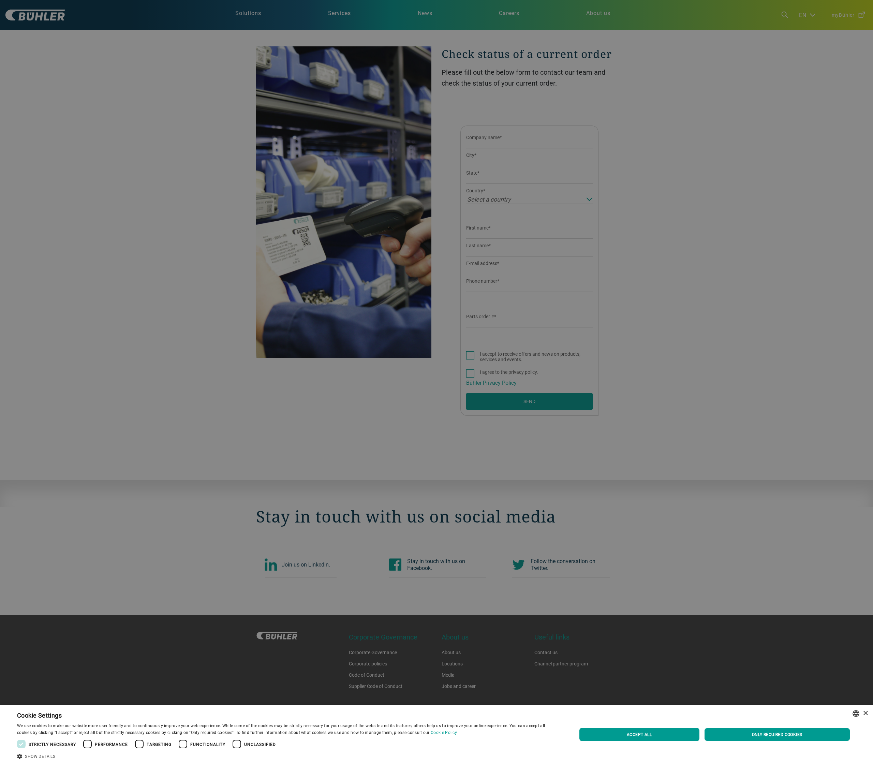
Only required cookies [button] (777, 734)
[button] (288, 755)
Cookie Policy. (444, 732)
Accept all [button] (639, 734)
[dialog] (436, 734)
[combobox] (856, 713)
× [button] (865, 713)
